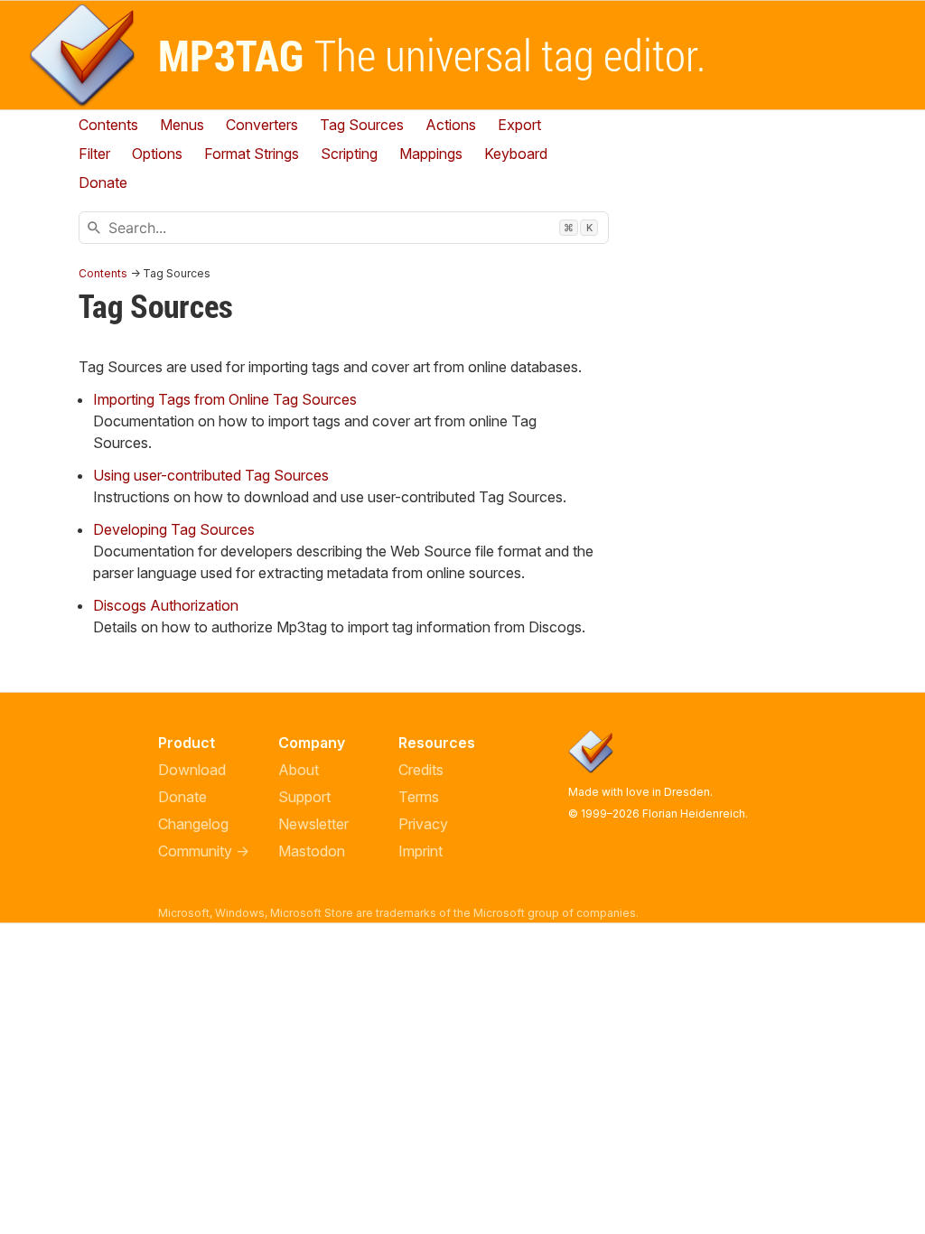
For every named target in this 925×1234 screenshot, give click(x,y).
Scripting (349, 154)
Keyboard (515, 154)
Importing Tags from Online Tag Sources (225, 399)
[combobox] (344, 227)
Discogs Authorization (165, 605)
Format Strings (251, 154)
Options (157, 154)
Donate (182, 797)
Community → (203, 851)
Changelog (193, 824)
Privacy (423, 824)
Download (192, 770)
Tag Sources (362, 125)
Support (304, 797)
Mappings (430, 154)
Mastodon (311, 851)
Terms (418, 797)
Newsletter (313, 824)
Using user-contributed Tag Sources (211, 475)
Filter (94, 154)
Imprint (420, 851)
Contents (108, 125)
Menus (182, 125)
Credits (421, 770)
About (298, 770)
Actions (450, 125)
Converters (262, 125)
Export (519, 125)
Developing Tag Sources (174, 529)
